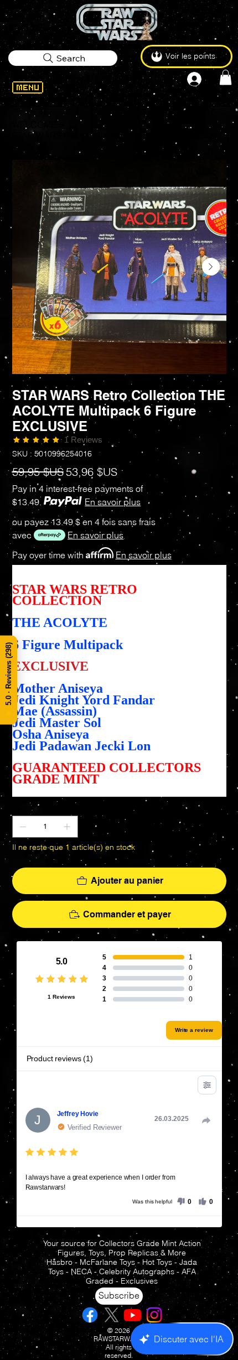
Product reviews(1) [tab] (60, 1058)
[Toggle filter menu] (207, 1085)
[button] (225, 77)
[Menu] (43, 87)
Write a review (194, 1030)
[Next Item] (211, 267)
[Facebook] (90, 1315)
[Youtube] (132, 1315)
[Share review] (206, 1120)
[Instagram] (154, 1315)
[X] (111, 1315)
